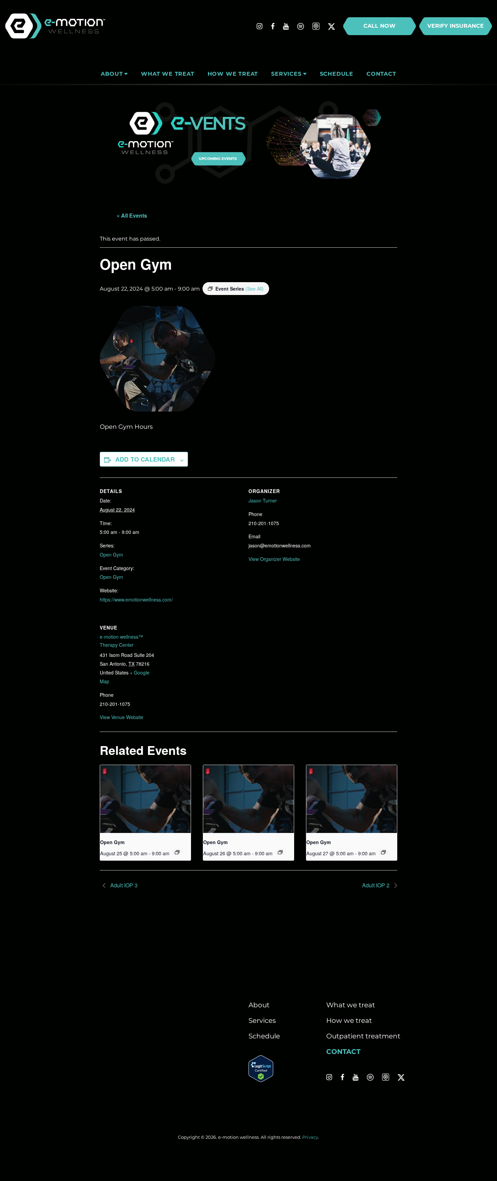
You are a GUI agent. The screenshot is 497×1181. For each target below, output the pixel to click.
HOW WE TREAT (233, 74)
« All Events (132, 215)
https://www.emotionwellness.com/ (136, 599)
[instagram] (259, 26)
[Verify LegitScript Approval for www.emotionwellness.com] (261, 1080)
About (259, 1005)
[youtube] (286, 26)
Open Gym (111, 554)
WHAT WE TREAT (167, 74)
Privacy (310, 1137)
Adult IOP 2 (376, 885)
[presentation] (145, 799)
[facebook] (273, 26)
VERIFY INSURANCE (455, 26)
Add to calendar (145, 459)
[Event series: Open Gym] (177, 852)
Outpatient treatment (363, 1036)
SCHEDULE (336, 74)
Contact (343, 1052)
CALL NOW (379, 26)
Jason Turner (263, 500)
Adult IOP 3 (123, 885)
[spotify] (300, 26)
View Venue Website (121, 717)
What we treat (350, 1005)
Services (262, 1020)
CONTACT (381, 74)
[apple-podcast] (316, 26)
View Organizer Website (274, 559)
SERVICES (286, 74)
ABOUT (112, 74)
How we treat (349, 1020)
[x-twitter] (331, 26)
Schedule (264, 1036)
